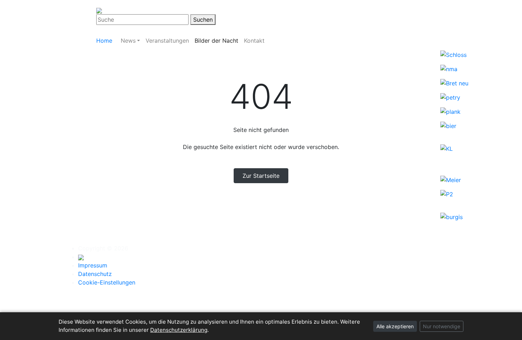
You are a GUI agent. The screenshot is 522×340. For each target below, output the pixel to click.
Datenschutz (95, 273)
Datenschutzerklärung (178, 329)
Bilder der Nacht (216, 40)
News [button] (128, 40)
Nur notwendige (441, 326)
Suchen (203, 19)
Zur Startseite (261, 175)
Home (104, 40)
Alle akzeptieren (395, 326)
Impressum (92, 265)
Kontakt (254, 40)
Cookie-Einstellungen (106, 282)
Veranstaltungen (167, 40)
